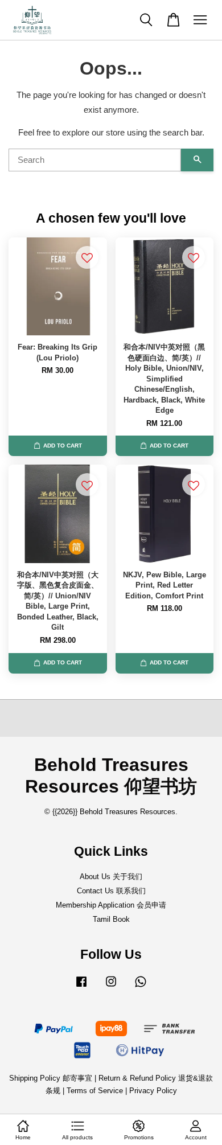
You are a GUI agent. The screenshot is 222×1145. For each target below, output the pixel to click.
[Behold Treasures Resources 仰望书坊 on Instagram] (111, 987)
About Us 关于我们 (111, 876)
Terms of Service (95, 1090)
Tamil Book (111, 919)
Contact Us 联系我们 (111, 891)
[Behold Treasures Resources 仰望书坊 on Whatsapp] (141, 987)
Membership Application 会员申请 (111, 905)
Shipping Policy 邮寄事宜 (51, 1078)
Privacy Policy (153, 1090)
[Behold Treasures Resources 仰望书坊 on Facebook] (81, 987)
